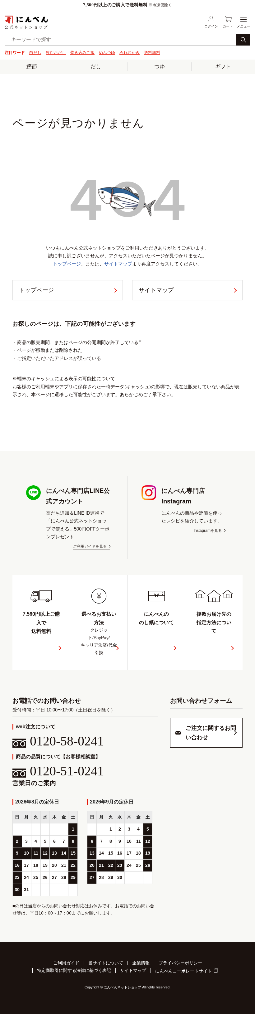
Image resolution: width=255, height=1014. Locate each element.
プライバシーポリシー (180, 962)
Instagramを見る (208, 531)
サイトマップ (118, 263)
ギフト (223, 67)
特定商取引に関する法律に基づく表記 (74, 970)
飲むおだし (56, 52)
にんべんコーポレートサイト (183, 970)
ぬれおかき (129, 52)
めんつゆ (107, 52)
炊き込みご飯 (82, 52)
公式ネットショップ (26, 27)
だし (95, 67)
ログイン (211, 26)
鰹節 (31, 67)
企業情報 (141, 962)
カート (228, 26)
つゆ (159, 67)
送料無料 (152, 52)
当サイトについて (105, 962)
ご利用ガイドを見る (90, 547)
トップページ (67, 263)
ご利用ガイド (66, 962)
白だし (35, 52)
